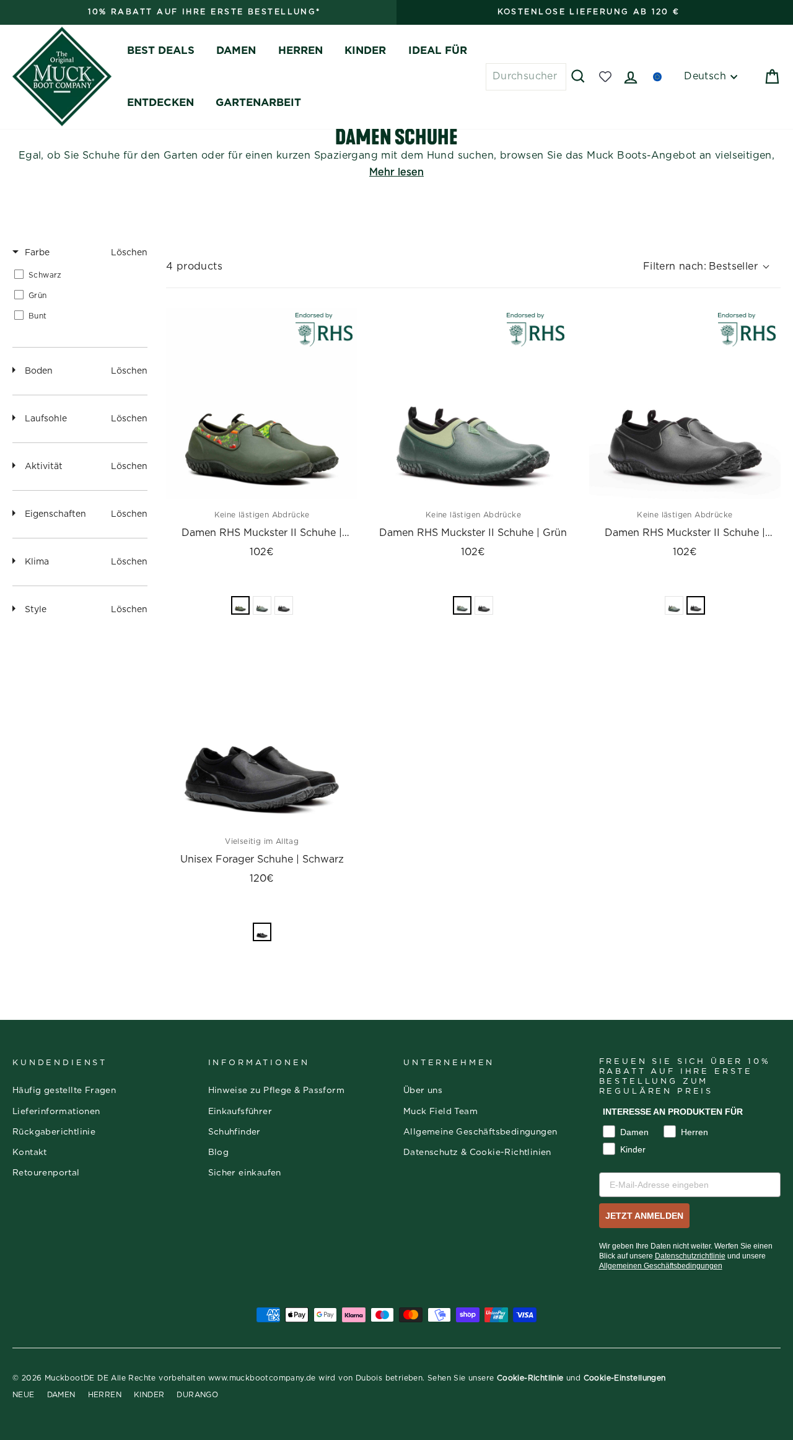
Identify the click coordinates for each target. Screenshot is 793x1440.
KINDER (365, 50)
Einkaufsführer (240, 1111)
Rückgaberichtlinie (53, 1132)
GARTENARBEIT (258, 102)
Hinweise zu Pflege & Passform (276, 1090)
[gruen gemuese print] (240, 605)
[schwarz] (283, 605)
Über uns (422, 1090)
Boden (39, 371)
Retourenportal (46, 1173)
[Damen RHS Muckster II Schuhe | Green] (473, 403)
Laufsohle (46, 419)
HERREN (300, 50)
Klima (37, 562)
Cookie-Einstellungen (625, 1378)
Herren (104, 1394)
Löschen (129, 252)
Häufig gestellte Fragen (64, 1090)
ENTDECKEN (160, 102)
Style (35, 609)
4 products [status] (194, 266)
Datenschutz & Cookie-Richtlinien (477, 1152)
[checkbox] (77, 274)
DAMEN (236, 50)
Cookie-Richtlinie (530, 1378)
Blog (218, 1152)
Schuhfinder (234, 1132)
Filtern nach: (700, 266)
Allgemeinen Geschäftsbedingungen (660, 1266)
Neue (23, 1394)
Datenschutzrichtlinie (690, 1256)
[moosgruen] (262, 605)
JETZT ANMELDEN (644, 1216)
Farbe (37, 252)
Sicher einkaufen (244, 1173)
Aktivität (44, 466)
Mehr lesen (396, 172)
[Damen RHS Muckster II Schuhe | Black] (685, 403)
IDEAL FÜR (437, 50)
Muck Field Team (440, 1111)
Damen (61, 1394)
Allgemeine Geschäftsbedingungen (480, 1132)
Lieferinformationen (56, 1111)
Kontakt (29, 1152)
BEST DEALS (161, 50)
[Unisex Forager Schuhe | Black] (261, 730)
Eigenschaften (55, 514)
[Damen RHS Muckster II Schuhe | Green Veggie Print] (261, 403)
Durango (197, 1394)
